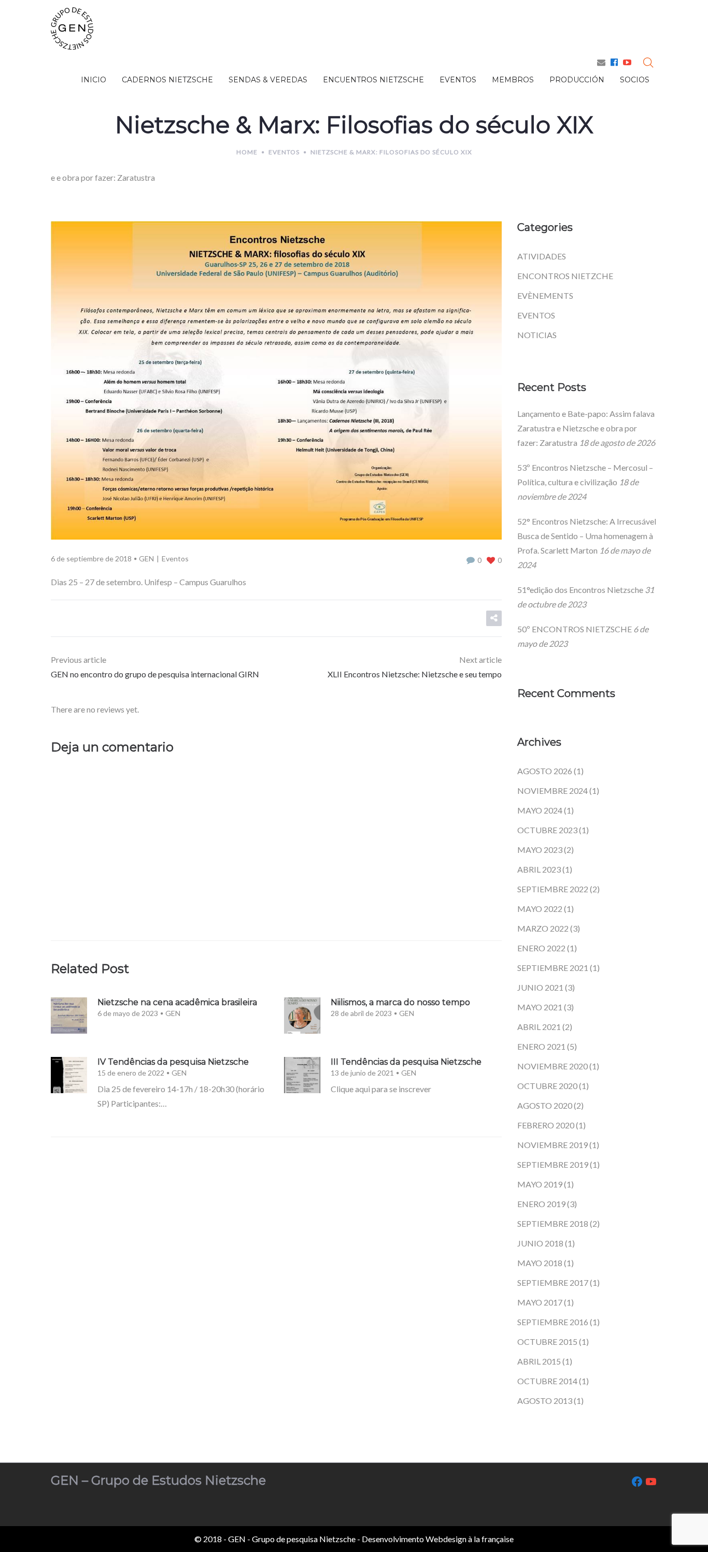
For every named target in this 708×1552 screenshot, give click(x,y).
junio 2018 (540, 1243)
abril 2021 (539, 1027)
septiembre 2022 (552, 889)
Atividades (541, 256)
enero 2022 (541, 948)
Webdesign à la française (470, 1539)
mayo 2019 (539, 1184)
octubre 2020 (547, 1086)
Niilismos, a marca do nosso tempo (400, 1002)
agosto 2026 (544, 771)
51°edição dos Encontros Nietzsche (580, 589)
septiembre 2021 (552, 968)
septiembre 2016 (552, 1322)
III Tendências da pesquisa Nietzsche (406, 1062)
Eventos (284, 152)
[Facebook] (614, 62)
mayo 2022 (539, 908)
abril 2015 (539, 1361)
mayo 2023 (539, 849)
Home (247, 152)
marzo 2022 (543, 928)
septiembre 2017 (552, 1282)
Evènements (545, 295)
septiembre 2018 (552, 1223)
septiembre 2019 (552, 1164)
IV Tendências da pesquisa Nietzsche (173, 1062)
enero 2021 (541, 1046)
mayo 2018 (539, 1263)
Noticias (537, 335)
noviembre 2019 (552, 1145)
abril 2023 (539, 869)
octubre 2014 (547, 1381)
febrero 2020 (545, 1125)
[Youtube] (627, 62)
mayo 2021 (539, 1007)
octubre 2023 (547, 830)
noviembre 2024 (552, 790)
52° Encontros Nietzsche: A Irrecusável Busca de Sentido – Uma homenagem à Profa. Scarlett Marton (586, 535)
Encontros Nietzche (565, 276)
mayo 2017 (539, 1302)
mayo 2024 (539, 810)
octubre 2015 (547, 1341)
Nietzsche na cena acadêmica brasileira (177, 1002)
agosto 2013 (544, 1400)
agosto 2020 (544, 1105)
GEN (146, 558)
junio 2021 (540, 987)
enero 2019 (541, 1204)
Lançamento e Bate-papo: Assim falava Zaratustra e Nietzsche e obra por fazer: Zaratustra (586, 428)
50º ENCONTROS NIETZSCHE (574, 629)
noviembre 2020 (552, 1066)
